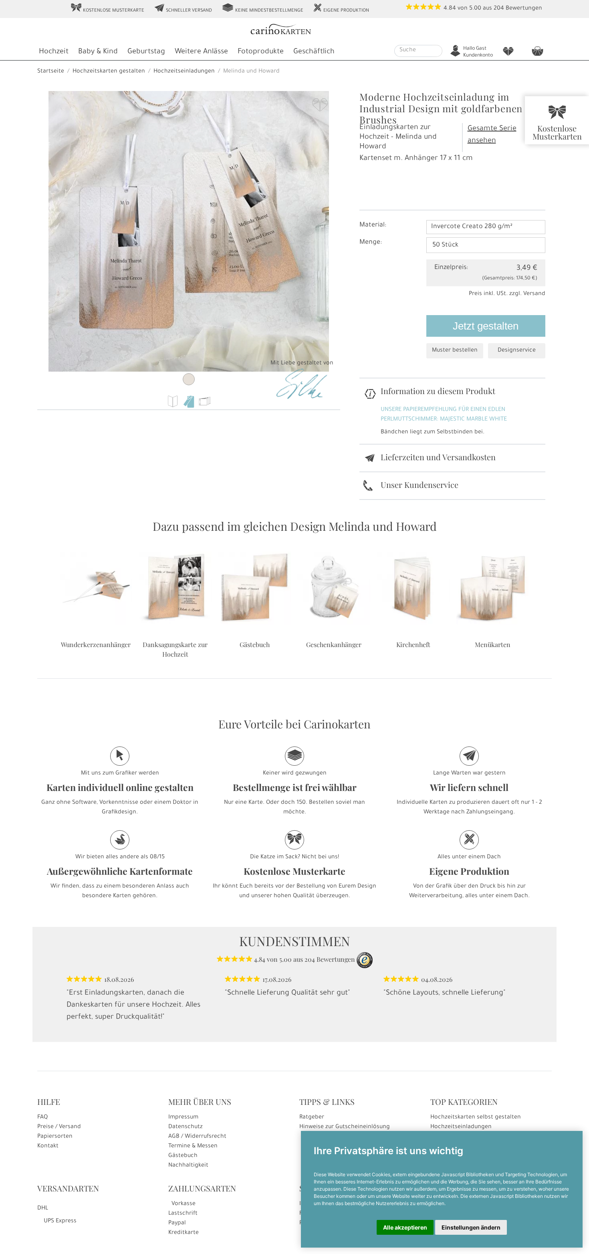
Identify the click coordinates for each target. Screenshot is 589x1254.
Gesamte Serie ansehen (492, 135)
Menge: (370, 242)
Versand (534, 294)
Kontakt (47, 1146)
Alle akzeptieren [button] (405, 1227)
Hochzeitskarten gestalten (109, 72)
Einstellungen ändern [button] (471, 1227)
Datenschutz (185, 1127)
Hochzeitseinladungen (184, 72)
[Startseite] (293, 30)
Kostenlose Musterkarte (107, 8)
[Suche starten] (437, 51)
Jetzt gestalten (485, 326)
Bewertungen (524, 9)
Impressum (183, 1117)
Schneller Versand (183, 8)
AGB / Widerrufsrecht (197, 1137)
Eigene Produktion (341, 8)
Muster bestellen (455, 351)
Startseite (50, 72)
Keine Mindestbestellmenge (262, 8)
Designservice (517, 351)
